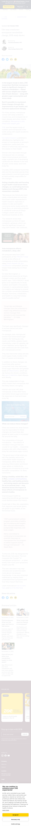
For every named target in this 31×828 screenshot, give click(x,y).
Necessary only (15, 819)
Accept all (15, 815)
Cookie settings (15, 824)
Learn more (5, 810)
